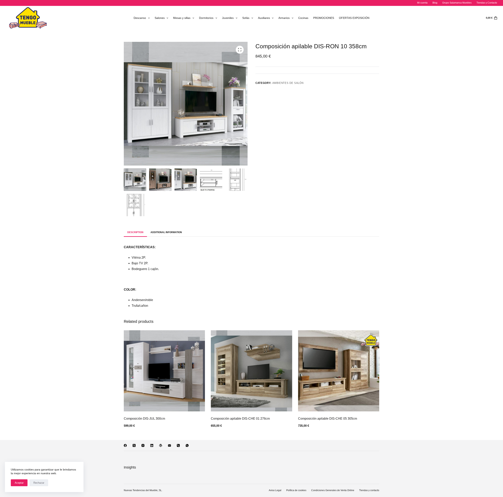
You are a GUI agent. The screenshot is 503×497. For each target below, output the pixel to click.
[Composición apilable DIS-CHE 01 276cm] (251, 370)
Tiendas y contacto (369, 490)
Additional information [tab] (166, 232)
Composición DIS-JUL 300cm (144, 418)
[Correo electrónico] (169, 445)
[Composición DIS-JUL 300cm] (164, 370)
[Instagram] (142, 445)
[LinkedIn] (151, 445)
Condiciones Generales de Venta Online (332, 490)
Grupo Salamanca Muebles (457, 2)
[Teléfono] (178, 445)
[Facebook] (125, 445)
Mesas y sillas (181, 17)
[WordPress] (160, 445)
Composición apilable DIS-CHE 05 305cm (327, 418)
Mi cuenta (422, 2)
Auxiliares (264, 17)
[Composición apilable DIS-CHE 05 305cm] (338, 370)
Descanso (140, 17)
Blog (434, 2)
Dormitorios (206, 17)
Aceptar (19, 482)
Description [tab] (135, 232)
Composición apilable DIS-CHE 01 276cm (240, 418)
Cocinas (303, 17)
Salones (160, 17)
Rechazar (38, 482)
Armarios (284, 17)
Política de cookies (296, 490)
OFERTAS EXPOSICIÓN (354, 17)
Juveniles (228, 17)
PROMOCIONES (323, 17)
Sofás (245, 17)
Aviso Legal (275, 490)
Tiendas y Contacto (486, 2)
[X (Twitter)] (134, 445)
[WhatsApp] (187, 445)
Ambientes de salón (288, 82)
